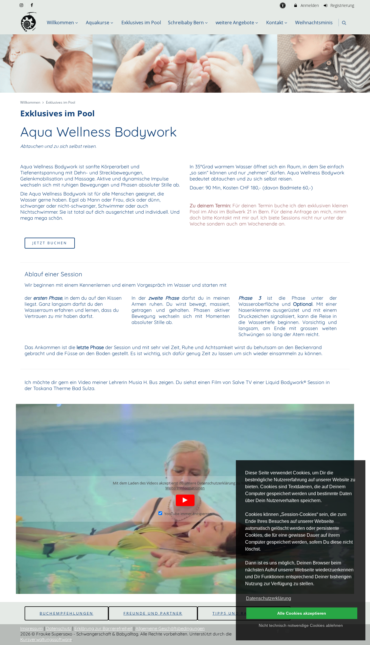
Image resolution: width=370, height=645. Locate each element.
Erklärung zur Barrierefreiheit (103, 628)
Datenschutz (58, 628)
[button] (344, 22)
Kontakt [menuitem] (274, 22)
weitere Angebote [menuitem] (235, 22)
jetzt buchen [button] (49, 243)
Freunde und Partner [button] (152, 613)
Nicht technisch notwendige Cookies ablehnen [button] (301, 625)
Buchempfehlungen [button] (66, 613)
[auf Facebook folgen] (32, 5)
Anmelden (309, 5)
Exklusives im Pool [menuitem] (141, 22)
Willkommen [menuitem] (60, 22)
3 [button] (192, 84)
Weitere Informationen (185, 488)
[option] (185, 63)
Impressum (31, 628)
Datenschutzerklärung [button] (268, 598)
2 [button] (185, 84)
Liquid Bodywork (285, 382)
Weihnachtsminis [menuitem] (314, 22)
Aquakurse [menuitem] (97, 22)
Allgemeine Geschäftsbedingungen (170, 628)
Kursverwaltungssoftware (46, 639)
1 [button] (178, 84)
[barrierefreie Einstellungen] (283, 5)
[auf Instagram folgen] (22, 5)
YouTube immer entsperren (187, 513)
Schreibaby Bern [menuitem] (186, 22)
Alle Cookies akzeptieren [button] (301, 613)
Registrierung (341, 5)
